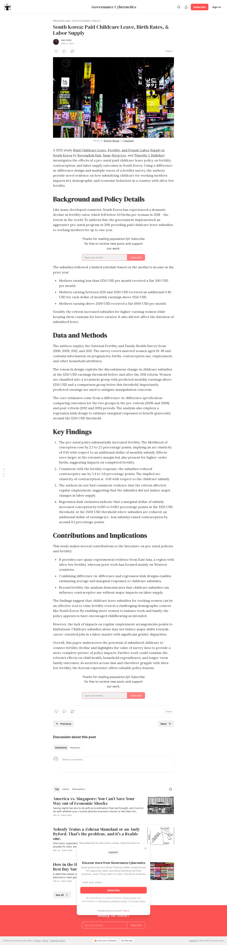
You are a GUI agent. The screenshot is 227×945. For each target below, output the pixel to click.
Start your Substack (107, 940)
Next (164, 723)
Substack (193, 940)
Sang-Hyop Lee (114, 155)
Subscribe (199, 7)
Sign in (216, 7)
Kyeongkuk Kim (89, 155)
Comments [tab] (61, 747)
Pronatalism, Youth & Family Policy (77, 20)
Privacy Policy (138, 901)
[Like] (56, 51)
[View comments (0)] (64, 51)
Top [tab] (57, 789)
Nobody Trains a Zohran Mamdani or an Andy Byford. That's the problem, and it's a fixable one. (96, 834)
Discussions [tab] (78, 789)
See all (60, 894)
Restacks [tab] (75, 747)
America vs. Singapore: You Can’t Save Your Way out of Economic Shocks (94, 801)
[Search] (178, 7)
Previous (65, 723)
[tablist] (67, 747)
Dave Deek (66, 40)
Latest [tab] (65, 789)
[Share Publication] (186, 7)
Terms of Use (129, 897)
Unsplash (128, 140)
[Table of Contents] (3, 472)
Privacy (37, 940)
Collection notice (57, 940)
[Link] (48, 199)
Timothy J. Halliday (149, 155)
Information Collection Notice (112, 901)
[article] (113, 809)
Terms (45, 940)
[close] (145, 848)
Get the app (127, 940)
